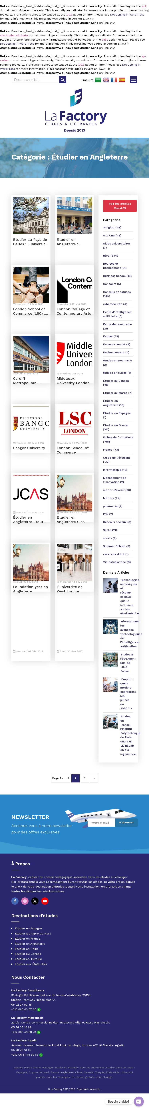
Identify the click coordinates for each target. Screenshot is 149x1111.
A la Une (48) (112, 235)
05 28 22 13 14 (21, 1050)
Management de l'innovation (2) (114, 480)
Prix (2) (108, 514)
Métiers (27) (111, 498)
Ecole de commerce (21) (117, 326)
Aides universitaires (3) (116, 245)
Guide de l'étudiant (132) (116, 460)
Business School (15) (117, 276)
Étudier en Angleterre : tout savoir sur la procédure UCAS (28, 519)
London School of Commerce (72, 450)
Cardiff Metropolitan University (25, 380)
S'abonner (126, 822)
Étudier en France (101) (115, 427)
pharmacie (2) (112, 506)
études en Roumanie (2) (117, 362)
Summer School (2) (116, 546)
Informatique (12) (115, 469)
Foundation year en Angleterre (30, 589)
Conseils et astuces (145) (117, 294)
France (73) (111, 449)
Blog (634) (110, 255)
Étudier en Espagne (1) (117, 415)
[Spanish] (122, 80)
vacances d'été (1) (116, 554)
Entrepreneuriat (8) (116, 344)
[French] (114, 80)
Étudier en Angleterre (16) (113, 403)
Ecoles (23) (111, 336)
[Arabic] (98, 80)
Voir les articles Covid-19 (120, 206)
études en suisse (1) (117, 372)
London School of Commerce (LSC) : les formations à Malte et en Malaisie (29, 311)
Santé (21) (110, 530)
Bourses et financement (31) (115, 266)
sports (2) (110, 538)
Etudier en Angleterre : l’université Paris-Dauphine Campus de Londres (73, 241)
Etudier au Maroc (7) (117, 393)
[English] (106, 80)
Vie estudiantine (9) (117, 562)
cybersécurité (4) (115, 304)
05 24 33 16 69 (21, 1027)
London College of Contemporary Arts (74, 311)
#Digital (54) (112, 227)
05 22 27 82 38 (21, 1004)
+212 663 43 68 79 (24, 1032)
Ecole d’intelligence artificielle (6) (117, 314)
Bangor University (29, 448)
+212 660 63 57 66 (24, 1009)
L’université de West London (69, 589)
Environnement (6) (116, 352)
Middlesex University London (73, 380)
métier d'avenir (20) (117, 490)
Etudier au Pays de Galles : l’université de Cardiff (30, 241)
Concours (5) (112, 284)
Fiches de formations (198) (118, 439)
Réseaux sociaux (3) (117, 522)
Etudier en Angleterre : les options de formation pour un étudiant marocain (73, 519)
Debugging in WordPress (127, 14)
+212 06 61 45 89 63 (25, 1054)
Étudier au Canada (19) (116, 383)
